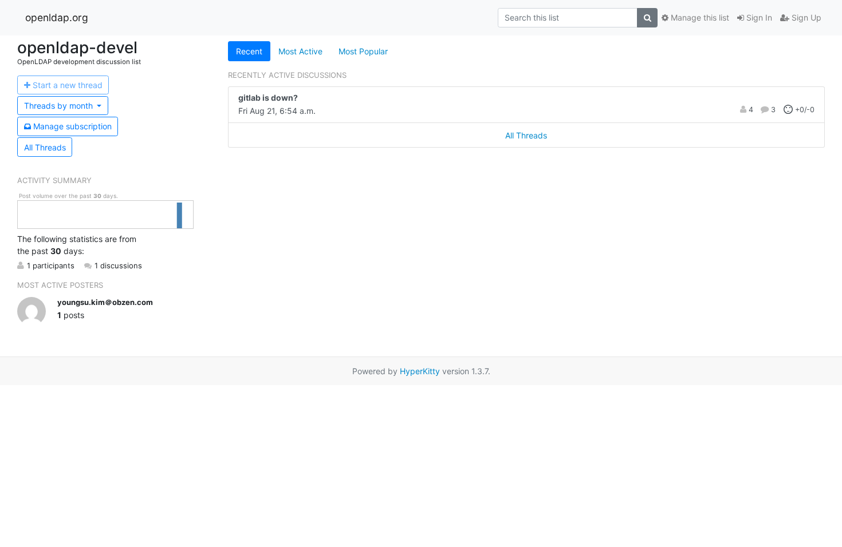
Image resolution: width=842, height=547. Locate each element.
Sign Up (805, 17)
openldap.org (56, 17)
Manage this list (698, 17)
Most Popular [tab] (363, 51)
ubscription (72, 126)
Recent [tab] (249, 51)
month (59, 105)
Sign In (758, 17)
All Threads (45, 147)
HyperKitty (420, 371)
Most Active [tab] (300, 51)
